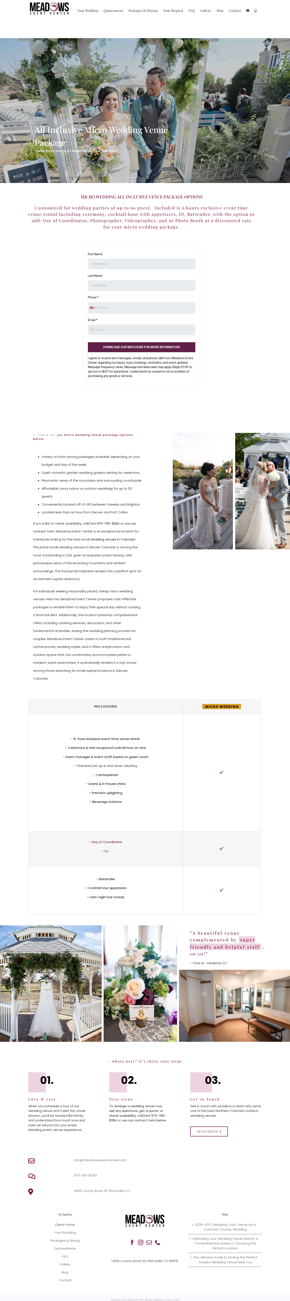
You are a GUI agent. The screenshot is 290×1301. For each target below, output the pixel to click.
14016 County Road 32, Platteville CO (102, 1191)
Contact (65, 1280)
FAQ (65, 1256)
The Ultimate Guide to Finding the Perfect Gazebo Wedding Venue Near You (225, 1259)
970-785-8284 (85, 1175)
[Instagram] (140, 1242)
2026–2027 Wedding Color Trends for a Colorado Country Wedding (225, 1227)
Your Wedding (65, 1232)
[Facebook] (132, 1242)
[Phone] (157, 1242)
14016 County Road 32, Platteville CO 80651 (144, 1261)
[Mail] (149, 1242)
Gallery (65, 1264)
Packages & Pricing (65, 1240)
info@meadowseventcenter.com (100, 1160)
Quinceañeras (65, 1248)
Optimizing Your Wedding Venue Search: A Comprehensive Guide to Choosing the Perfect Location (225, 1243)
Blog (65, 1272)
